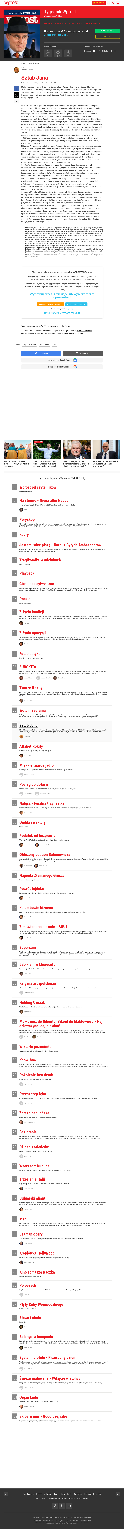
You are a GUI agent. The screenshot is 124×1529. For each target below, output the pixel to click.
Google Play (78, 333)
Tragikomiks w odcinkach (40, 560)
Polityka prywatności (83, 1498)
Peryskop (27, 519)
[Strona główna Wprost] (11, 3)
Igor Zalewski (27, 623)
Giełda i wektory (32, 822)
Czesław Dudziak (28, 793)
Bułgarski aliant (32, 1198)
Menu (23, 1219)
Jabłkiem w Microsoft (37, 964)
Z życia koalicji (31, 612)
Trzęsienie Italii (32, 1179)
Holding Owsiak (32, 1002)
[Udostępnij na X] (16, 95)
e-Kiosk (105, 51)
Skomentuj (84, 353)
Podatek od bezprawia (37, 835)
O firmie (37, 1498)
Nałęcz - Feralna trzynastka (41, 803)
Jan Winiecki (27, 938)
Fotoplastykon (31, 653)
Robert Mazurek (28, 644)
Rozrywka (78, 1494)
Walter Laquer (28, 1156)
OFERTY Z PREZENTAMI (76, 304)
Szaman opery (31, 1234)
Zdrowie (47, 1494)
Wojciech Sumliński (29, 678)
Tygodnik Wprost (60, 11)
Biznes (39, 1494)
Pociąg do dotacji (33, 784)
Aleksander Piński (44, 845)
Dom (69, 1494)
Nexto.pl (114, 51)
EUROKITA (27, 667)
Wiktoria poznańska (35, 1046)
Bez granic (28, 1132)
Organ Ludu (28, 1397)
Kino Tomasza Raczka (37, 1272)
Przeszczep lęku (32, 1094)
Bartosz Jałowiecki (29, 774)
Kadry (24, 534)
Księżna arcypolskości (37, 983)
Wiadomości (44, 345)
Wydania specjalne (75, 24)
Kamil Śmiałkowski (29, 1262)
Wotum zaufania (32, 710)
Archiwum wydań (60, 24)
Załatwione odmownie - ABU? (43, 926)
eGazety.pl (88, 51)
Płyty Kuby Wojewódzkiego (41, 1304)
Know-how (27, 1060)
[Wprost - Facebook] (55, 1506)
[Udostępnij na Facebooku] (16, 88)
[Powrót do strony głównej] (6, 1494)
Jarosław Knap (28, 736)
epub (58, 56)
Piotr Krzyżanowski (29, 992)
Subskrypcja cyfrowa (93, 24)
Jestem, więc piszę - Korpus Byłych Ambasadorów (60, 545)
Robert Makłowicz (41, 1037)
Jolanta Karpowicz (45, 793)
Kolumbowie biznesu (36, 907)
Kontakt (44, 1498)
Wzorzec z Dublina (34, 1166)
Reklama (64, 1498)
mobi (68, 56)
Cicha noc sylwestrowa (37, 583)
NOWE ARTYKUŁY (62, 313)
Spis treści (48, 24)
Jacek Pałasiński (28, 1188)
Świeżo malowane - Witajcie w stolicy (49, 1378)
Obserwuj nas (58, 360)
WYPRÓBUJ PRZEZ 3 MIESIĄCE (50, 304)
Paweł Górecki (28, 1084)
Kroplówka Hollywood (37, 1253)
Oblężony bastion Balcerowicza (44, 854)
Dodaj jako (59, 367)
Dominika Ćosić (28, 1209)
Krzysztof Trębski (28, 845)
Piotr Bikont (27, 1037)
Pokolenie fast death (36, 1075)
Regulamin (72, 1498)
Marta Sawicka (28, 1327)
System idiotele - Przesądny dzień (47, 1357)
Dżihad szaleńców (34, 1147)
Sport (56, 1494)
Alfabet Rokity (31, 746)
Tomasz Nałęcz (28, 812)
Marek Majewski (28, 1368)
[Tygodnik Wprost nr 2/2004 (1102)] (22, 34)
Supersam (27, 947)
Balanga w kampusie (36, 1336)
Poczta (25, 599)
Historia (87, 1494)
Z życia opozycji (32, 633)
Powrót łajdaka (31, 888)
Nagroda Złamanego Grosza (42, 875)
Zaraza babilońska (34, 1113)
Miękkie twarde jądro (36, 765)
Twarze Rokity (31, 688)
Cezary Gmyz (61, 678)
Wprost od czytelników (37, 487)
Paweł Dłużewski (28, 1387)
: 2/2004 (53, 16)
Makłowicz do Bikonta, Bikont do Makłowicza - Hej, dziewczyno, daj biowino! (61, 1023)
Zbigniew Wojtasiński (29, 1122)
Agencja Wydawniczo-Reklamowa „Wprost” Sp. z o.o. (58, 1517)
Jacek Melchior (28, 1243)
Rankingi (97, 1494)
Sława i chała (30, 1317)
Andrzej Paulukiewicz (29, 1406)
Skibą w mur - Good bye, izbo (43, 1416)
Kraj (54, 345)
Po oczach (27, 1285)
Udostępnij (43, 353)
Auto (63, 1494)
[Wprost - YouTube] (69, 1506)
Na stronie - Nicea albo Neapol (44, 500)
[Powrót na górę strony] (118, 1494)
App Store (69, 333)
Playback (26, 573)
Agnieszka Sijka (28, 1011)
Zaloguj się (69, 309)
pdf (48, 56)
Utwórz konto (107, 31)
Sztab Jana (28, 725)
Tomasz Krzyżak (28, 700)
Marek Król (27, 510)
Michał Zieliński (28, 865)
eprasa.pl (96, 51)
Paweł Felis (27, 1294)
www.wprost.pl (65, 1523)
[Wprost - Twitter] (62, 1506)
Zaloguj (107, 36)
